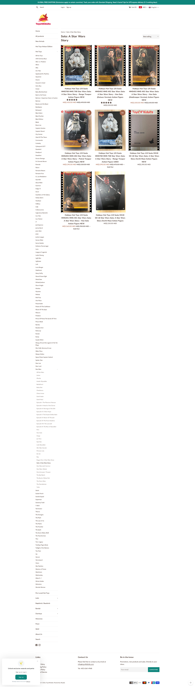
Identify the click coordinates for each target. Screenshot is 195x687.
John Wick (38, 231)
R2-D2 (38, 454)
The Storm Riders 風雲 (42, 533)
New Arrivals (40, 41)
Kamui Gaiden (40, 243)
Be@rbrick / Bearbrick (43, 603)
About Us (39, 634)
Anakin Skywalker (42, 381)
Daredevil (38, 149)
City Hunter (39, 134)
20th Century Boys (41, 58)
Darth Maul (40, 399)
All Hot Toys (39, 55)
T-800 (38, 505)
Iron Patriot (39, 219)
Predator (38, 315)
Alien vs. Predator (41, 62)
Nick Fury (38, 297)
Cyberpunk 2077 (40, 146)
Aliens (37, 64)
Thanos (38, 511)
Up (36, 554)
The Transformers (41, 536)
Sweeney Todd (40, 502)
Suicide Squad (40, 496)
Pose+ (38, 624)
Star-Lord (38, 366)
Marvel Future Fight (41, 276)
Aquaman (38, 77)
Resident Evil (39, 328)
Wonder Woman (40, 587)
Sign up (69, 7)
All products (40, 36)
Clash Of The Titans (41, 137)
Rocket (38, 334)
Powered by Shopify (59, 682)
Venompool (39, 560)
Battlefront (40, 384)
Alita (37, 67)
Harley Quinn (39, 197)
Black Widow (39, 119)
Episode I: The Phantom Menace (46, 402)
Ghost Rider (39, 182)
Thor (37, 539)
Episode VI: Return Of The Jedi (45, 417)
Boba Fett (39, 387)
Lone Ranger (39, 267)
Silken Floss (39, 351)
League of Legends (41, 252)
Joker (37, 234)
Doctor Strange (40, 158)
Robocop (38, 331)
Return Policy (40, 664)
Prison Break (39, 321)
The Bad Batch (41, 475)
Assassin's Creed (40, 83)
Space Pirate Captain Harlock (44, 357)
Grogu (38, 436)
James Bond (39, 228)
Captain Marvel (40, 131)
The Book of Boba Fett (43, 478)
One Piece (39, 300)
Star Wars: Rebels (42, 469)
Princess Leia (40, 451)
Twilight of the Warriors (42, 548)
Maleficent (39, 270)
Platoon (38, 312)
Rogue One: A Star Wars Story (45, 460)
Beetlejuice (39, 107)
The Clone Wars (41, 481)
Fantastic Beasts (40, 170)
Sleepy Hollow (40, 354)
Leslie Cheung (40, 255)
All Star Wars (40, 372)
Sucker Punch (39, 493)
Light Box (38, 258)
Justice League (40, 237)
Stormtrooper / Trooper (43, 472)
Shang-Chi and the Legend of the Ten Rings (47, 344)
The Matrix (39, 523)
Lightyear (38, 261)
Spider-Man (39, 360)
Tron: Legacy (39, 542)
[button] (72, 100)
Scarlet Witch (39, 340)
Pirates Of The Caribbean (43, 306)
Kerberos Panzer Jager (42, 246)
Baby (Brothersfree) (41, 92)
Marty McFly (39, 273)
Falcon (37, 167)
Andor (38, 375)
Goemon (38, 185)
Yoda (38, 487)
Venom (38, 557)
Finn (38, 429)
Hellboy (38, 204)
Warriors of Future (41, 569)
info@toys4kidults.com (86, 664)
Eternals (38, 164)
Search (38, 639)
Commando (39, 140)
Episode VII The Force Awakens (46, 420)
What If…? (38, 578)
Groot (37, 191)
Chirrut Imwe (40, 393)
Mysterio (38, 291)
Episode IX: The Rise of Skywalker (46, 426)
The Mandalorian (42, 484)
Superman (39, 499)
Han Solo (39, 433)
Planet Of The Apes (41, 309)
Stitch (37, 490)
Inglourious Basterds (42, 213)
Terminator (39, 508)
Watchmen (39, 572)
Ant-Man (38, 71)
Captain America (40, 128)
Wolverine (39, 584)
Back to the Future (41, 95)
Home (38, 31)
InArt (47, 598)
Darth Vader (40, 396)
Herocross (39, 619)
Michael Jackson (40, 282)
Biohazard (38, 110)
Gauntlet (38, 179)
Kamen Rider (39, 240)
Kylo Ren (39, 442)
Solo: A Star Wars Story (44, 463)
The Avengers (39, 514)
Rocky (37, 337)
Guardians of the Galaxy (43, 195)
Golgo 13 (38, 188)
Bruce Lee (38, 125)
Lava (37, 249)
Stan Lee (38, 363)
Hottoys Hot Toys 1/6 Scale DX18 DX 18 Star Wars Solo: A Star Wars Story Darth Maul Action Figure (110, 218)
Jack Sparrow (39, 225)
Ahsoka (39, 378)
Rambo (38, 325)
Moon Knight (39, 285)
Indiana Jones (40, 210)
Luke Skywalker (41, 445)
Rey (38, 457)
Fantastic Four (40, 173)
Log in (63, 7)
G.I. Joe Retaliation (41, 176)
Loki (37, 264)
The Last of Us (40, 521)
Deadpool (39, 152)
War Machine (39, 566)
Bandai (47, 608)
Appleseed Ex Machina (42, 74)
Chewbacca (40, 390)
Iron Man (38, 216)
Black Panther (40, 116)
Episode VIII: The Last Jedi (44, 423)
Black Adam (39, 113)
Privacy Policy (40, 670)
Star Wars (47, 369)
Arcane (38, 80)
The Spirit (38, 530)
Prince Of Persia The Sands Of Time (46, 318)
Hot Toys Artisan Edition (44, 46)
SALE (37, 629)
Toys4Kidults (49, 682)
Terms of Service (41, 672)
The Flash (38, 518)
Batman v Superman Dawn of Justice (46, 98)
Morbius (38, 288)
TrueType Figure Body (42, 545)
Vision (37, 563)
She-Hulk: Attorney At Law (43, 348)
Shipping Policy (41, 667)
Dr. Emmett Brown (41, 161)
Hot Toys (47, 52)
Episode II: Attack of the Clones (46, 405)
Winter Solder (40, 581)
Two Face (38, 551)
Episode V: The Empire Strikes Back (47, 414)
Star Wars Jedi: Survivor (43, 466)
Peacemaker (39, 303)
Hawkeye (38, 201)
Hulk (37, 207)
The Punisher (39, 527)
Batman (38, 101)
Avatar (37, 89)
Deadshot (38, 155)
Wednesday (39, 575)
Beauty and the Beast (42, 104)
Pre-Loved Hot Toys (42, 593)
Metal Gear (39, 279)
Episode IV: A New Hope (44, 411)
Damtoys (47, 614)
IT (36, 222)
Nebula (38, 294)
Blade (37, 122)
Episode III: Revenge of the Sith (46, 408)
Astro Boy (38, 86)
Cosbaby (38, 143)
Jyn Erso (39, 439)
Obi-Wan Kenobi (42, 448)
